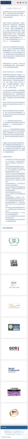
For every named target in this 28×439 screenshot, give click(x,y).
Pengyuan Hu (6, 129)
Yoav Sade (5, 120)
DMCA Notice (19, 434)
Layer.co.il (11, 431)
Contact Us (4, 427)
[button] (18, 2)
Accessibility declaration (10, 434)
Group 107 (21, 431)
